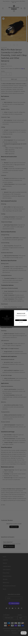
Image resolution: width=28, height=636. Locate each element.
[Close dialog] (27, 311)
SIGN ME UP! (21, 320)
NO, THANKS (21, 322)
